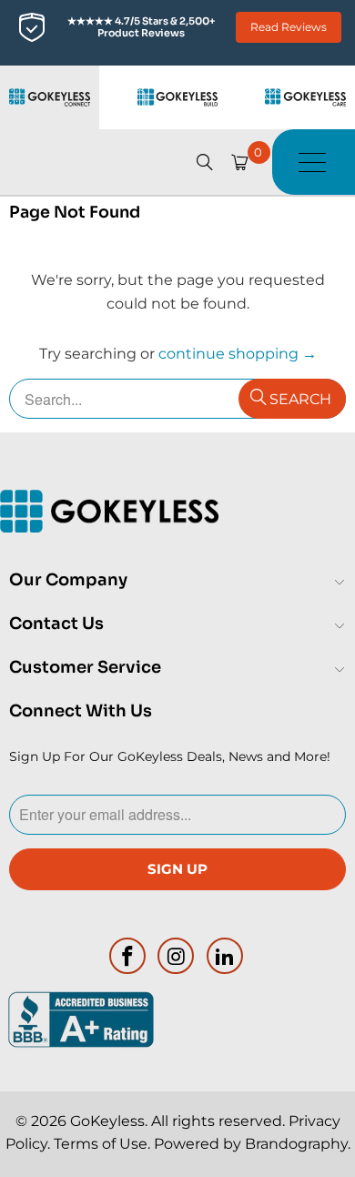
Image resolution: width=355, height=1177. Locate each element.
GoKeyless (107, 1121)
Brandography (296, 1143)
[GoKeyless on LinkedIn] (226, 956)
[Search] (205, 162)
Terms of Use (100, 1143)
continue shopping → (237, 353)
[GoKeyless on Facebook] (127, 956)
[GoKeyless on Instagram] (176, 956)
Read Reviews (288, 27)
